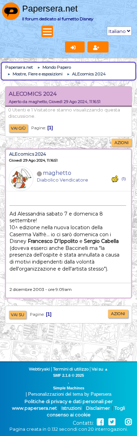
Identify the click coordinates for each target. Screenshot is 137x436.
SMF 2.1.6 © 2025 (68, 375)
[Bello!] (115, 179)
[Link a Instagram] (128, 422)
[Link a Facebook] (100, 422)
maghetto (57, 173)
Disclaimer (98, 408)
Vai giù (18, 128)
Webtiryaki (39, 369)
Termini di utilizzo (71, 369)
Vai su (17, 314)
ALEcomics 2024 (27, 154)
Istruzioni (71, 408)
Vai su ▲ (100, 369)
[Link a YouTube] (120, 422)
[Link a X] (112, 422)
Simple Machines (68, 388)
